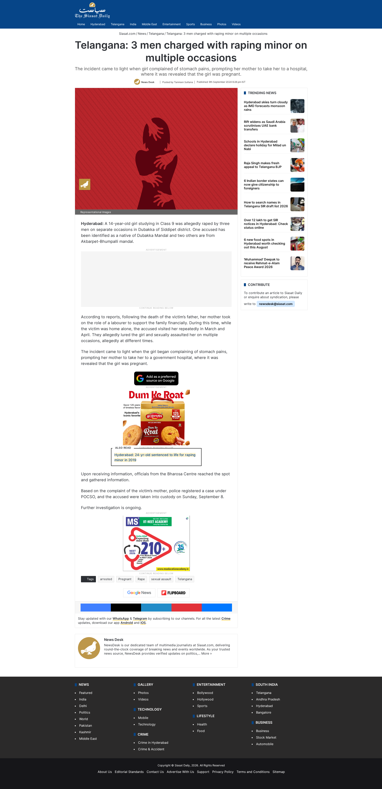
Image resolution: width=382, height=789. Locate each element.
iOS (143, 623)
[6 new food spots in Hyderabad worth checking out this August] (297, 244)
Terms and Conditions (253, 772)
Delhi (83, 706)
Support (203, 772)
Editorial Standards (129, 772)
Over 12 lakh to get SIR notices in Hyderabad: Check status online (266, 224)
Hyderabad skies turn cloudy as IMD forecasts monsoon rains (266, 106)
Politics (84, 712)
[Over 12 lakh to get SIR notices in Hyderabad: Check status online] (297, 224)
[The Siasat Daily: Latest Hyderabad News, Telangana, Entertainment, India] (92, 10)
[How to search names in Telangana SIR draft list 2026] (297, 204)
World (83, 719)
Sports (190, 24)
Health (202, 724)
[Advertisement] (156, 279)
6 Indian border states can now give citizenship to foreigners (264, 184)
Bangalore (263, 712)
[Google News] (139, 592)
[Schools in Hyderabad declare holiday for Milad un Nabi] (297, 145)
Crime (225, 618)
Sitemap (279, 772)
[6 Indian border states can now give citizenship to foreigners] (297, 185)
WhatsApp (121, 618)
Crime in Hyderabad (153, 743)
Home (81, 24)
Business (206, 24)
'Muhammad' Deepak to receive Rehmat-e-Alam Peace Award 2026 (262, 263)
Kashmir (85, 732)
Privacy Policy (223, 772)
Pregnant (124, 579)
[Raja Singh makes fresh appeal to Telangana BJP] (297, 165)
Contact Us (155, 772)
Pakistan (85, 725)
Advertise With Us (180, 772)
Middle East (149, 24)
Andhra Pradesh (268, 699)
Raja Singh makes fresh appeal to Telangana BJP (263, 165)
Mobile (143, 718)
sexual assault (161, 579)
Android (127, 623)
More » (206, 653)
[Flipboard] (173, 592)
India (133, 24)
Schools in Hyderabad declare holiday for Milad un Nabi (265, 145)
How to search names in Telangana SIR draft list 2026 (266, 204)
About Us (105, 772)
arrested (106, 579)
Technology (147, 724)
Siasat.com (126, 34)
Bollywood (205, 693)
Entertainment (172, 24)
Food (201, 731)
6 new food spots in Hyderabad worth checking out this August (264, 243)
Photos (221, 24)
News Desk (147, 81)
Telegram (140, 618)
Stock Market (266, 737)
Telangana (117, 24)
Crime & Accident (151, 749)
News (142, 34)
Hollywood (205, 699)
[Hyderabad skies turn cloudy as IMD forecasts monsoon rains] (297, 106)
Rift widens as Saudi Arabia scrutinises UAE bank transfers (264, 125)
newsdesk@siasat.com (275, 304)
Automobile (264, 744)
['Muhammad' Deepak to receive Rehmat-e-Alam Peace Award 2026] (297, 263)
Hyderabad (98, 24)
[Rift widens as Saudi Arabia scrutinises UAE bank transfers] (297, 126)
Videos (236, 24)
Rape (141, 579)
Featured (85, 693)
